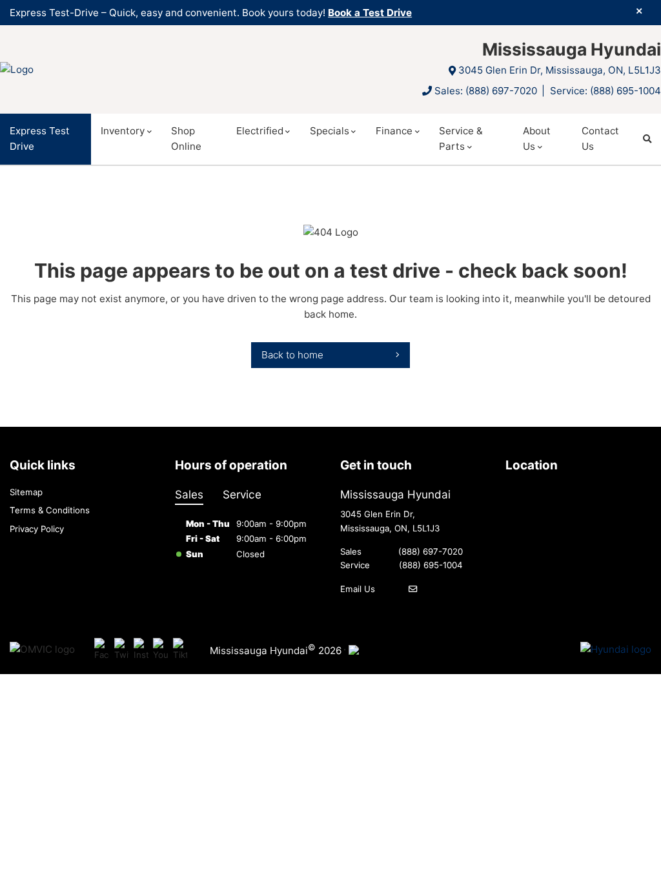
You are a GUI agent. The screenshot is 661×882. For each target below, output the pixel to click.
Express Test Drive (40, 138)
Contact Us (600, 138)
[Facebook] (101, 649)
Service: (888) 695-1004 (605, 91)
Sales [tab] (189, 494)
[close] (639, 11)
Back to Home (292, 355)
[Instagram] (141, 649)
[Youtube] (160, 649)
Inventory (123, 131)
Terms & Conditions (50, 510)
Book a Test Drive (370, 12)
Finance (394, 131)
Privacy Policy (37, 529)
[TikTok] (180, 649)
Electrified (259, 131)
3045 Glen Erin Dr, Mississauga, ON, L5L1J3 (559, 70)
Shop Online (186, 138)
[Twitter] (121, 649)
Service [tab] (242, 494)
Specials (329, 131)
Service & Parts (461, 138)
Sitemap (26, 492)
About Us (537, 138)
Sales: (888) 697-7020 (485, 91)
